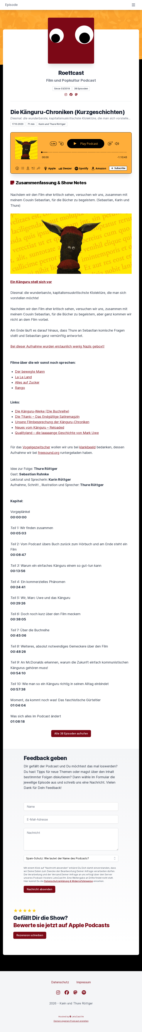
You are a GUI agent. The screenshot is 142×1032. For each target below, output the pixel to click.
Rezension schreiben (29, 935)
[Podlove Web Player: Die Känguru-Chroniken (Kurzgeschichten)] (71, 152)
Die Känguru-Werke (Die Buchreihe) (42, 411)
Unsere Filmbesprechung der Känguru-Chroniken (52, 422)
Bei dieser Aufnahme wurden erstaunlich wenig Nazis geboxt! (57, 346)
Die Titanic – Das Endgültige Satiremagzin (47, 417)
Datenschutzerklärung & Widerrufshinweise (68, 881)
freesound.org (48, 453)
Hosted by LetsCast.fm (71, 1016)
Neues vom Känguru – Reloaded (39, 427)
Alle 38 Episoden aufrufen (71, 733)
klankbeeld (87, 447)
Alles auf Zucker (27, 382)
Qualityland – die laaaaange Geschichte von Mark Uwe (57, 433)
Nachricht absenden (39, 889)
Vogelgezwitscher (36, 447)
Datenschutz (60, 982)
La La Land (23, 377)
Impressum (83, 982)
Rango (20, 388)
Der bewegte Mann (30, 371)
